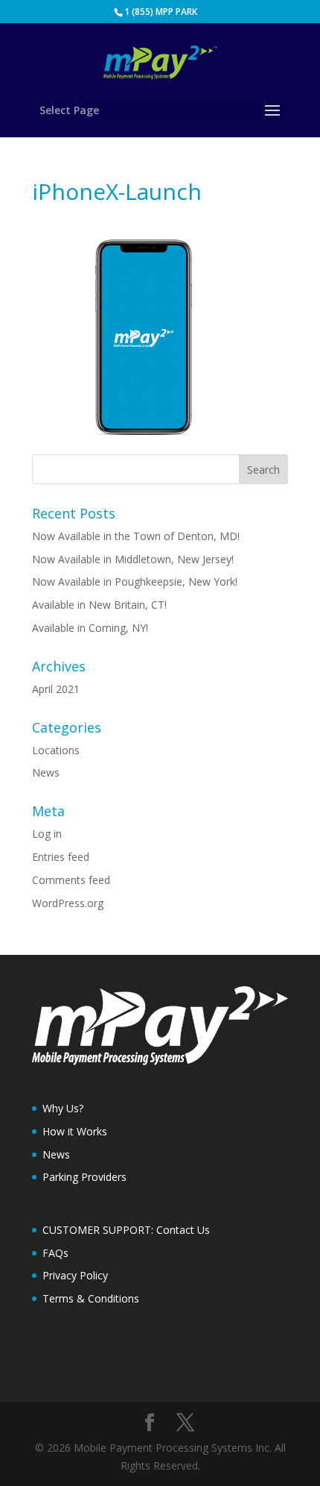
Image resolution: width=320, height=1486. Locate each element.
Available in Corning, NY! (90, 628)
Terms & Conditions (90, 1298)
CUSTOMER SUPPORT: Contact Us (126, 1230)
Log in (47, 834)
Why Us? (62, 1108)
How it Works (74, 1131)
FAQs (55, 1253)
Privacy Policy (75, 1275)
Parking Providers (84, 1177)
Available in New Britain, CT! (99, 605)
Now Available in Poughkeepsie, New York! (134, 581)
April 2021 (56, 689)
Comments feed (71, 880)
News (46, 772)
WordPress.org (67, 903)
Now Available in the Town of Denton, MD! (136, 536)
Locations (56, 750)
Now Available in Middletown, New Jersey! (133, 559)
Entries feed (60, 857)
